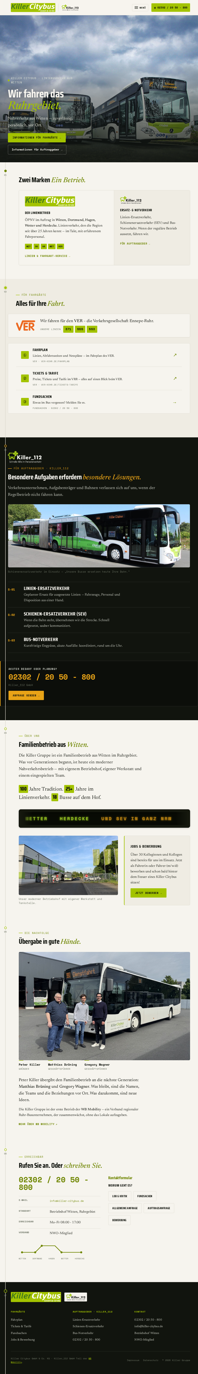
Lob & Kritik (119, 1196)
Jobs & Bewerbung (23, 1339)
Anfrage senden (26, 695)
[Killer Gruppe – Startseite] (45, 7)
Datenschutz (150, 1360)
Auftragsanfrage (159, 1208)
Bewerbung (119, 1220)
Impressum (133, 1360)
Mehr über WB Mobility (38, 1124)
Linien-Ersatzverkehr (86, 1319)
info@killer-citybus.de (67, 1201)
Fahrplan (16, 1319)
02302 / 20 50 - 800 (52, 677)
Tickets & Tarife (21, 1326)
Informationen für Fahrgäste (37, 137)
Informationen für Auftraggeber (37, 149)
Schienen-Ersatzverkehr (88, 1326)
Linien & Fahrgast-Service (47, 256)
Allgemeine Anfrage (124, 1208)
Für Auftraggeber (135, 243)
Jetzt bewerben (148, 893)
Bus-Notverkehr (83, 1333)
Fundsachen (144, 1196)
